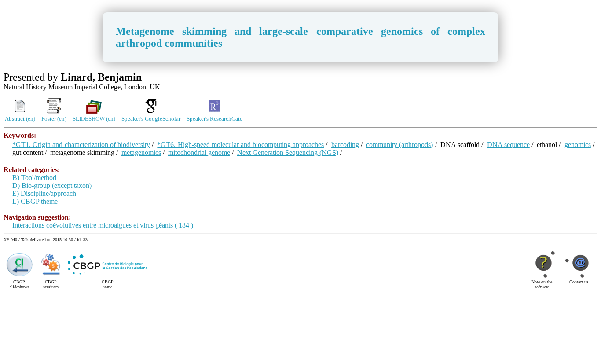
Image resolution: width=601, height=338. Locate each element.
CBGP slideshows (19, 284)
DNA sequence (508, 144)
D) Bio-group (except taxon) (52, 185)
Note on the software (541, 284)
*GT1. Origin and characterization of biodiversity (81, 144)
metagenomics (141, 152)
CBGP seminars (51, 284)
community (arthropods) (399, 144)
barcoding (345, 144)
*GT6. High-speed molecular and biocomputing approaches (240, 144)
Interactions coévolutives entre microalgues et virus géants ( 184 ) (103, 225)
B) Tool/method (34, 177)
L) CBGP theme (35, 201)
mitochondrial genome (199, 152)
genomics (577, 144)
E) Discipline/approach (44, 193)
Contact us (578, 281)
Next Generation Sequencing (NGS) (287, 152)
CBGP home (108, 284)
